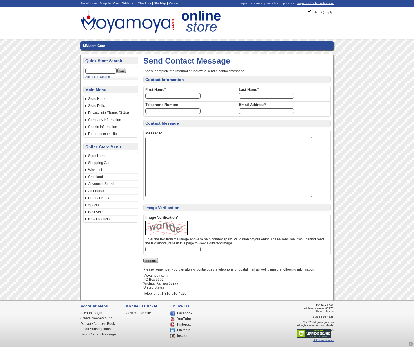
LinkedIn (183, 330)
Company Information (104, 120)
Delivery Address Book (97, 324)
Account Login (91, 313)
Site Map (160, 3)
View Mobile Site (138, 313)
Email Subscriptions (95, 329)
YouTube (184, 319)
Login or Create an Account (315, 3)
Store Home (88, 3)
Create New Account (96, 318)
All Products (97, 191)
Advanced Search (97, 76)
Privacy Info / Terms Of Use (108, 113)
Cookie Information (102, 127)
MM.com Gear (94, 46)
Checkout (144, 3)
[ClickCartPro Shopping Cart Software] (410, 345)
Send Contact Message (98, 334)
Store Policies (98, 106)
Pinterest (184, 324)
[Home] (152, 32)
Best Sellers (97, 212)
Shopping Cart (109, 3)
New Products (99, 219)
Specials (94, 205)
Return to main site (102, 134)
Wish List (128, 3)
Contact (174, 3)
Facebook (184, 313)
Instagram (184, 336)
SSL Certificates (323, 340)
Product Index (98, 198)
